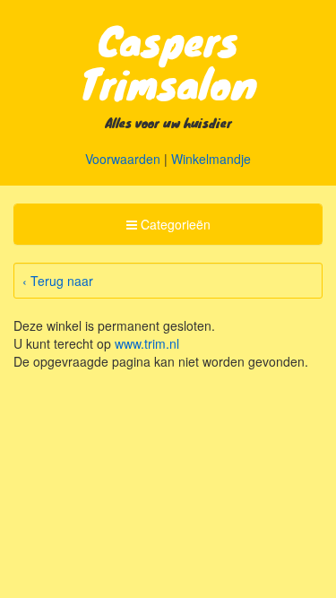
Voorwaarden (122, 159)
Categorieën (168, 229)
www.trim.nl (147, 343)
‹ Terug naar (57, 281)
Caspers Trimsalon (168, 61)
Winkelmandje (211, 159)
